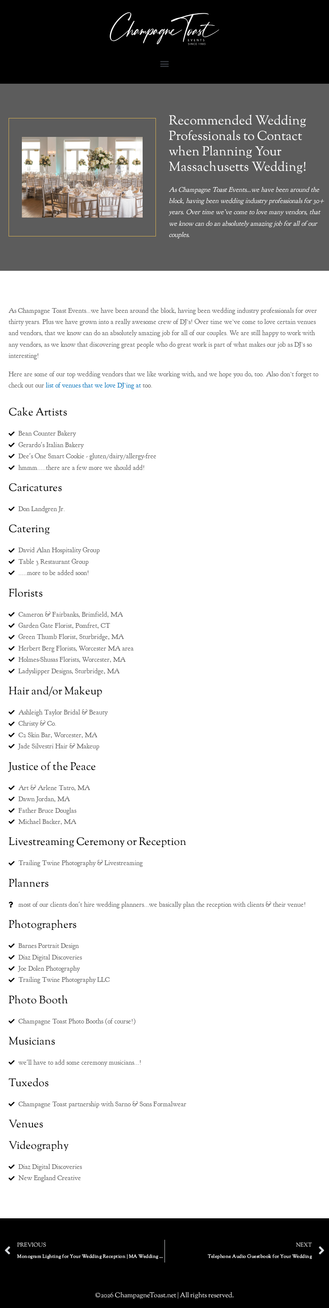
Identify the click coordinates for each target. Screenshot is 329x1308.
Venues (26, 1124)
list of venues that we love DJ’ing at (93, 385)
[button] (165, 64)
